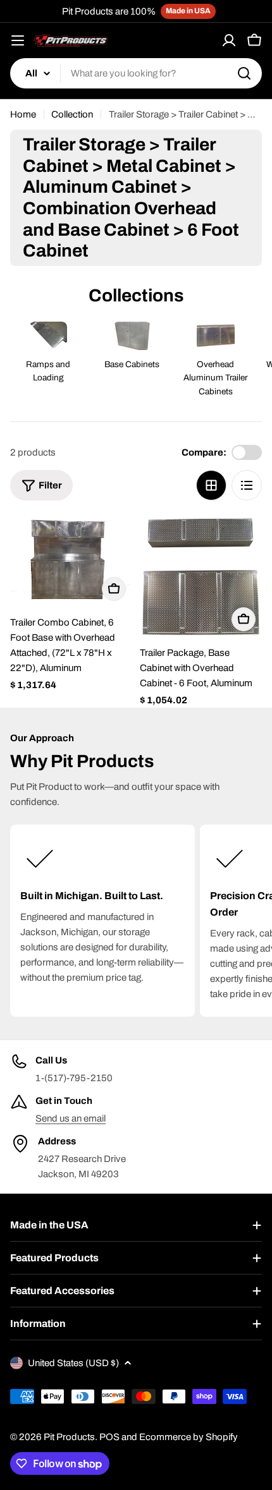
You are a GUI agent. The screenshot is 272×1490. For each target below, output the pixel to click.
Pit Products (69, 1437)
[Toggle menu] (17, 40)
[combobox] (136, 73)
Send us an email (70, 1118)
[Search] (244, 73)
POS (109, 1437)
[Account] (229, 40)
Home (23, 114)
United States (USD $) (73, 1363)
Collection (72, 114)
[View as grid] (211, 485)
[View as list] (247, 485)
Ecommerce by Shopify (188, 1437)
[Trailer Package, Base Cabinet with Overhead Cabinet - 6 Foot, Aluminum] (201, 577)
